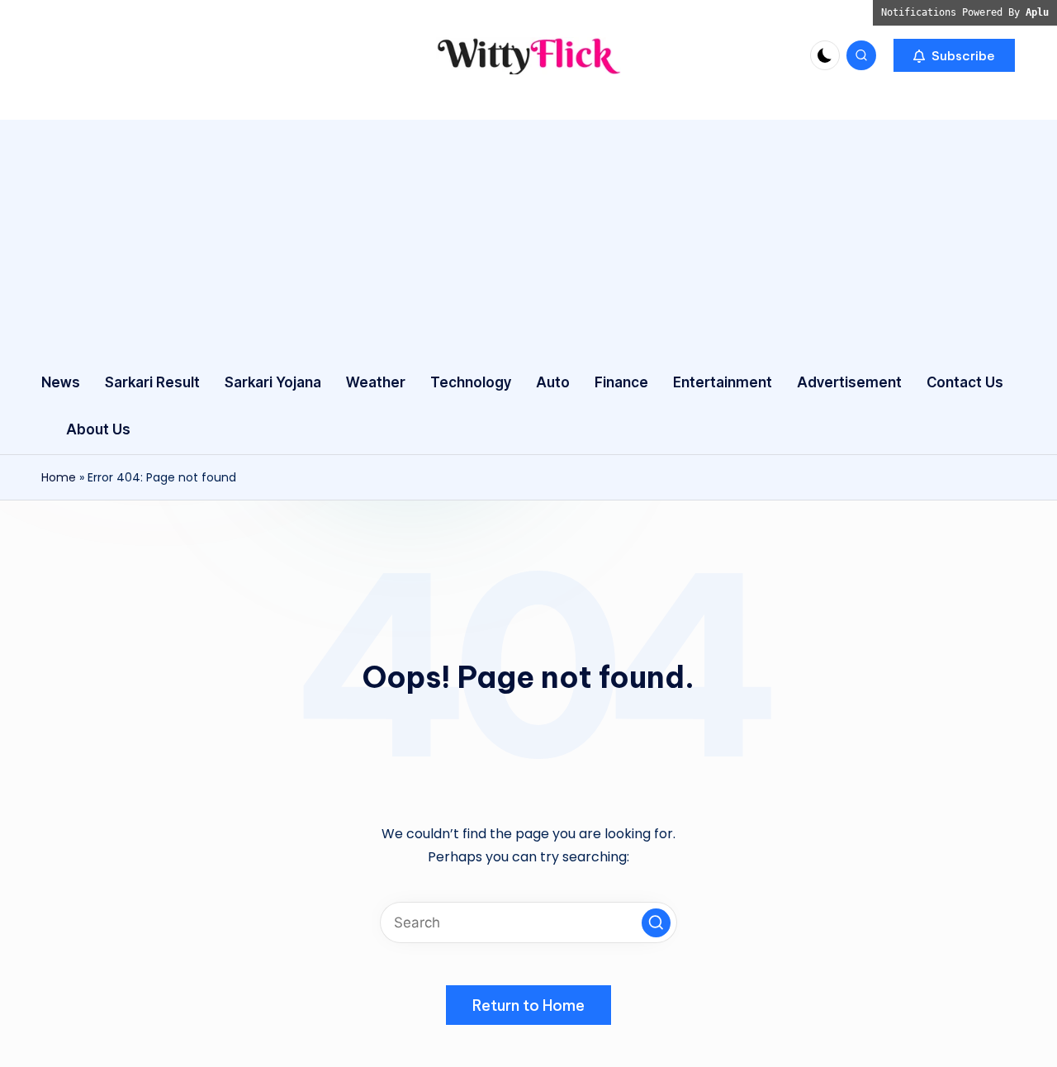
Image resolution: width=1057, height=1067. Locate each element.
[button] (954, 55)
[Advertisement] (528, 235)
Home (58, 477)
